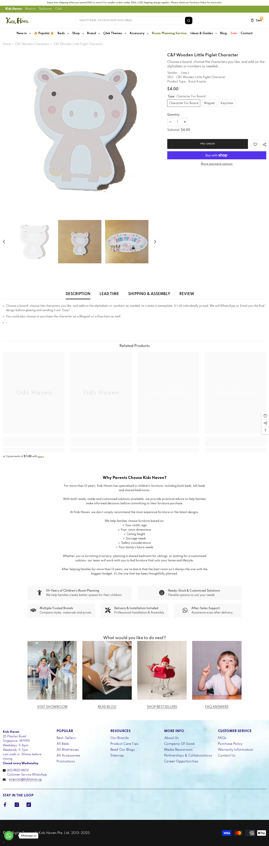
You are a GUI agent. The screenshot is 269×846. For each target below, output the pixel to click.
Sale (233, 33)
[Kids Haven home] (17, 20)
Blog (223, 33)
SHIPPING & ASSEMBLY (149, 294)
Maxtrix (30, 8)
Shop (76, 33)
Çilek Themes (112, 33)
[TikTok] (28, 804)
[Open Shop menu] (83, 33)
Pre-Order (207, 144)
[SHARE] (263, 144)
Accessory (137, 33)
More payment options (217, 164)
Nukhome (45, 8)
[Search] (188, 20)
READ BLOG (107, 707)
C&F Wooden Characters (32, 44)
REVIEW (186, 294)
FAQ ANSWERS (217, 707)
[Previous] (4, 241)
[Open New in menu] (30, 33)
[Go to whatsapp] (8, 835)
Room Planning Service (169, 33)
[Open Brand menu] (99, 33)
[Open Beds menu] (68, 33)
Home (7, 44)
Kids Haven (13, 8)
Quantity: (173, 114)
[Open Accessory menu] (147, 33)
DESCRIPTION (78, 294)
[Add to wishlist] (255, 144)
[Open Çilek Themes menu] (125, 33)
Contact (247, 33)
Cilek (58, 8)
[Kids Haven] (52, 670)
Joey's (184, 73)
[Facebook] (5, 804)
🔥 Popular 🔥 (44, 33)
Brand (91, 33)
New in (21, 33)
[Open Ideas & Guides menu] (216, 33)
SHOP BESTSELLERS (162, 707)
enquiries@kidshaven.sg (25, 779)
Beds (61, 33)
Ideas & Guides (201, 33)
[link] (34, 444)
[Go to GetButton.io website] (9, 842)
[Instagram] (16, 804)
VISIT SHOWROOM (52, 707)
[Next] (155, 241)
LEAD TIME (109, 294)
